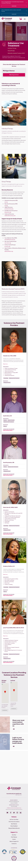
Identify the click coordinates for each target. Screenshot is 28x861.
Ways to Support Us (14, 841)
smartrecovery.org (9, 208)
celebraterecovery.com (10, 215)
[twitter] (14, 812)
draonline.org (8, 212)
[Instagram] (7, 812)
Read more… (5, 363)
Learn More (14, 14)
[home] (9, 19)
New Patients (14, 823)
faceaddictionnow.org (10, 239)
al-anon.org (7, 246)
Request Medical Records (14, 828)
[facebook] (10, 812)
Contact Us (14, 843)
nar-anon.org (8, 243)
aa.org (6, 202)
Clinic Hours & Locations (14, 821)
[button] (24, 19)
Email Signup (14, 837)
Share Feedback (14, 826)
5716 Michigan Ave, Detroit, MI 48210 (5, 706)
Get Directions (4, 710)
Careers (14, 839)
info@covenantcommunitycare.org (14, 807)
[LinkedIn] (20, 812)
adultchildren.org (9, 251)
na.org (6, 205)
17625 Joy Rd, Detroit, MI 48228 (13, 705)
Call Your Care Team (14, 819)
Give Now (14, 834)
